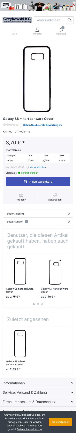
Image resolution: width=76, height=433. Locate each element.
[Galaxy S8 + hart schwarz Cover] (38, 78)
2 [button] (38, 304)
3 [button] (42, 304)
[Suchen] (69, 20)
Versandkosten (38, 167)
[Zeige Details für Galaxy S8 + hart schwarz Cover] (20, 343)
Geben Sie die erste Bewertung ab (42, 125)
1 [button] (34, 304)
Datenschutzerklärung (29, 429)
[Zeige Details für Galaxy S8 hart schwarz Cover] (20, 270)
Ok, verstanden (60, 422)
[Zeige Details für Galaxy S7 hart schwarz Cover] (55, 270)
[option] (38, 78)
